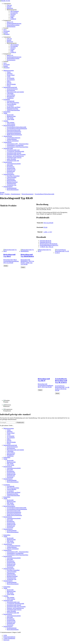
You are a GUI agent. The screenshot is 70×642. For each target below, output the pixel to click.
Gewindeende (10, 101)
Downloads (6, 31)
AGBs (5, 635)
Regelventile (10, 114)
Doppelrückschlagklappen (14, 133)
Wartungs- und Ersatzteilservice (15, 156)
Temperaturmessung (12, 89)
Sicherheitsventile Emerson (14, 157)
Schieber (5, 121)
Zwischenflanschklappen (13, 137)
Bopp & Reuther (11, 84)
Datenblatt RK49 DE (45, 240)
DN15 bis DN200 (48, 223)
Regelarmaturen (7, 162)
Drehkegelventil (11, 169)
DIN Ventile (10, 118)
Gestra (8, 76)
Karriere (9, 6)
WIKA (9, 81)
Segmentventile (11, 168)
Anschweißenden (11, 104)
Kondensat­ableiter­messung (14, 23)
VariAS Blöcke (11, 95)
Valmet (9, 72)
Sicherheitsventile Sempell (14, 153)
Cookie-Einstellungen (9, 638)
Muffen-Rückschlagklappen (14, 134)
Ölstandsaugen (11, 179)
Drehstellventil (11, 171)
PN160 (45, 227)
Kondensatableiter (12, 188)
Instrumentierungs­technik (10, 87)
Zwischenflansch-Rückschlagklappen (17, 128)
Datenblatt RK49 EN (45, 242)
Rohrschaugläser (11, 180)
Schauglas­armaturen (8, 174)
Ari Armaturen (11, 79)
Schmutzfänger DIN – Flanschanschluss (17, 144)
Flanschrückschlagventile (13, 130)
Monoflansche (11, 96)
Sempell (9, 82)
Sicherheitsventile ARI (13, 160)
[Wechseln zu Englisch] (6, 34)
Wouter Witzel (11, 75)
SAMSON (13, 19)
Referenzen (10, 8)
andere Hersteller (11, 159)
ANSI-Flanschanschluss (13, 110)
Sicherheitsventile (8, 148)
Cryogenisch (10, 105)
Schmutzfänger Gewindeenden (15, 145)
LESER (12, 16)
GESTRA (13, 14)
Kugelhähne (6, 99)
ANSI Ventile (10, 119)
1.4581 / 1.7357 (47, 232)
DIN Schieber (10, 122)
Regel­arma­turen (11, 26)
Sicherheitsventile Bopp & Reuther (16, 154)
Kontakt (5, 32)
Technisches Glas (11, 185)
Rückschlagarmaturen (13, 189)
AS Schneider (10, 78)
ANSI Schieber (11, 124)
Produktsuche (20, 422)
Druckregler (10, 173)
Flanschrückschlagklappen (14, 131)
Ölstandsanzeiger (11, 183)
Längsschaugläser (11, 177)
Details (6, 265)
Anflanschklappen (12, 139)
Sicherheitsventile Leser (13, 150)
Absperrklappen (7, 136)
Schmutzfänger (7, 142)
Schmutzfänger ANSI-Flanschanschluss (17, 147)
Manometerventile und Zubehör (15, 92)
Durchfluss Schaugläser (13, 176)
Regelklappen (10, 166)
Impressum (6, 640)
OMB (11, 17)
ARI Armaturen (14, 11)
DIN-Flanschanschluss (13, 102)
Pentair (9, 85)
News (5, 29)
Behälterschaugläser (12, 182)
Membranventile (11, 116)
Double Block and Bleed (13, 107)
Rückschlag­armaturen (9, 125)
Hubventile (10, 165)
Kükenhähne (6, 111)
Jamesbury (10, 73)
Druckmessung (11, 90)
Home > (2, 194)
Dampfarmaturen (8, 186)
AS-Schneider (14, 12)
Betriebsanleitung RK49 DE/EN (48, 243)
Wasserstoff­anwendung (13, 25)
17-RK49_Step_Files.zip (46, 247)
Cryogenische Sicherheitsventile (15, 151)
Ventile (5, 113)
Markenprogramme (8, 70)
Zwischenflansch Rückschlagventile (16, 127)
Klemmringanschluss (12, 108)
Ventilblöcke (10, 98)
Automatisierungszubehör (14, 163)
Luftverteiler (10, 93)
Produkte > (8, 194)
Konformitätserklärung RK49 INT (49, 245)
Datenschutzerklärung (9, 637)
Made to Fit (10, 22)
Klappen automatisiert (13, 140)
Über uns (9, 5)
